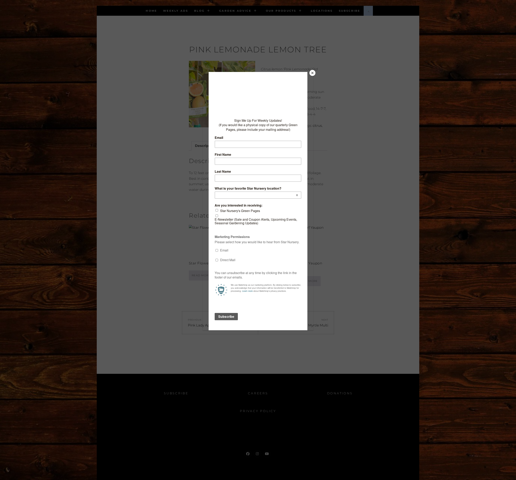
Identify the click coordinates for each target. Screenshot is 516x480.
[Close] (312, 73)
